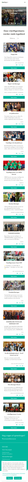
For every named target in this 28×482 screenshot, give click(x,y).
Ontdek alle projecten (6, 459)
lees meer (14, 68)
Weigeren (9, 478)
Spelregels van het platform (7, 453)
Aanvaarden (18, 478)
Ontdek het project (5, 452)
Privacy (3, 460)
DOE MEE (5, 447)
